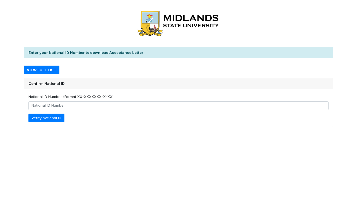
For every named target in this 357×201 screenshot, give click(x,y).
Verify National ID (46, 118)
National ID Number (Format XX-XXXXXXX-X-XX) (71, 96)
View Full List (41, 70)
